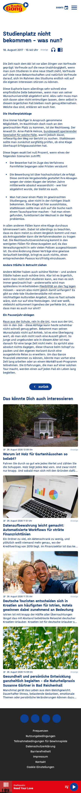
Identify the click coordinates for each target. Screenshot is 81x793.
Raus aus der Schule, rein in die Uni (26, 321)
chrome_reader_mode (60, 49)
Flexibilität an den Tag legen (58, 286)
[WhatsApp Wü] (56, 718)
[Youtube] (46, 718)
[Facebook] (24, 718)
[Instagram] (35, 718)
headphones (53, 49)
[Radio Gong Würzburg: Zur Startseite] (15, 7)
